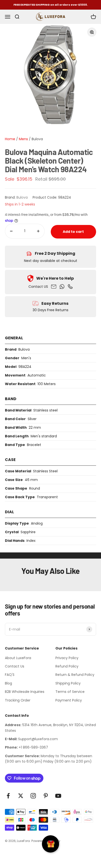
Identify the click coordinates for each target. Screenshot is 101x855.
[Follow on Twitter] (20, 795)
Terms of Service (70, 691)
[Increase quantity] (38, 231)
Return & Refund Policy (74, 674)
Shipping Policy (68, 683)
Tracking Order (17, 700)
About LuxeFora (18, 657)
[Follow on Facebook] (8, 795)
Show (50, 844)
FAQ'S (9, 674)
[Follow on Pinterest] (45, 795)
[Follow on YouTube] (58, 795)
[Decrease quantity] (11, 231)
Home (10, 139)
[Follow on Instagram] (33, 795)
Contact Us (14, 666)
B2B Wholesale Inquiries (24, 691)
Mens (23, 139)
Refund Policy (66, 666)
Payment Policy (68, 700)
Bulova (37, 139)
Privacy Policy (66, 657)
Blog (8, 683)
